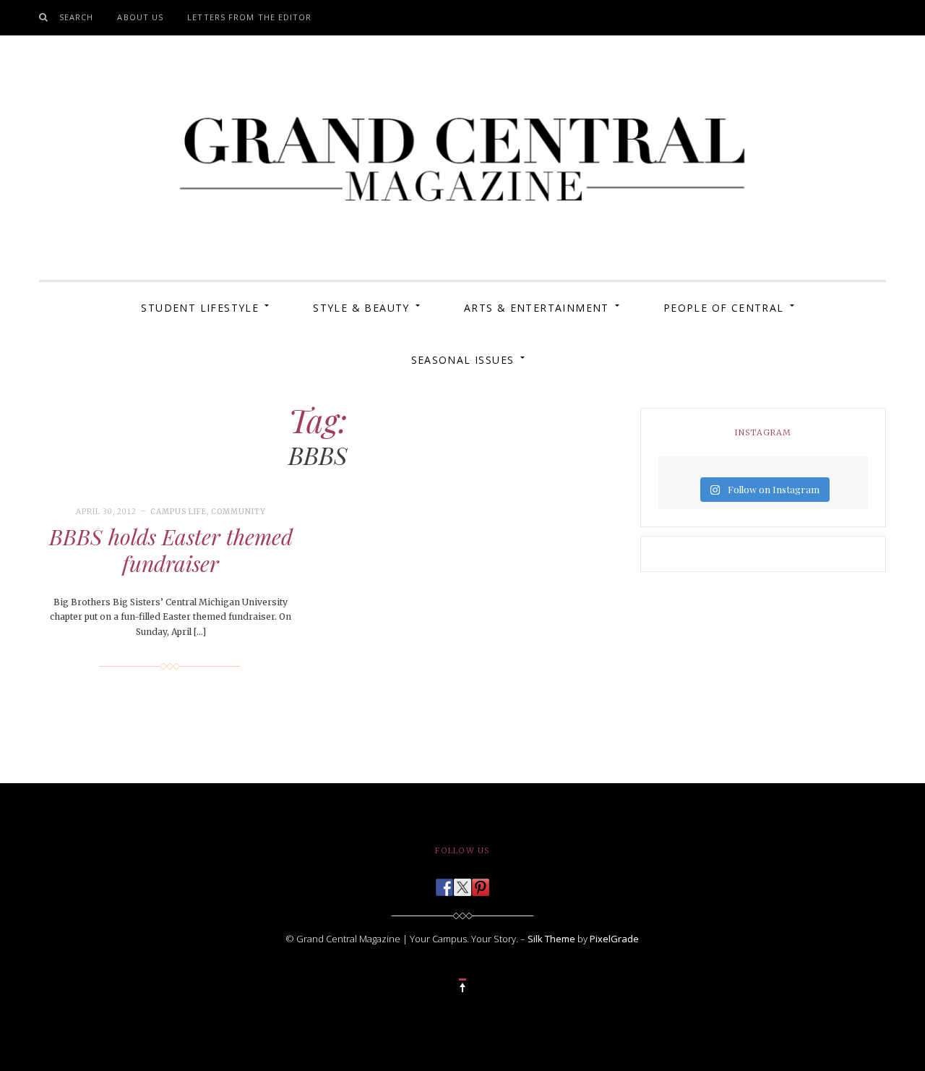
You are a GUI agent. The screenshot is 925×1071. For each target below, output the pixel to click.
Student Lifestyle (200, 308)
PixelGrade (614, 938)
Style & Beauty (361, 308)
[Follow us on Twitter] (462, 883)
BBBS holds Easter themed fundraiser (171, 550)
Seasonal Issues (463, 360)
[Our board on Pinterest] (480, 883)
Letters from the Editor (249, 17)
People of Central (723, 308)
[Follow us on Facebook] (444, 883)
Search (76, 17)
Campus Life (178, 511)
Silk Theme (551, 938)
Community (238, 511)
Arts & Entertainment (536, 308)
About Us (140, 17)
